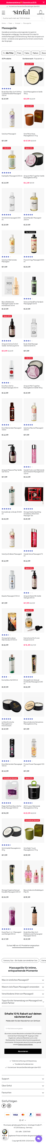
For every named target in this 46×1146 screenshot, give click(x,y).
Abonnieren (23, 1051)
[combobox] (21, 18)
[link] (4, 23)
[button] (44, 2)
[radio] (2, 88)
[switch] (5, 1138)
